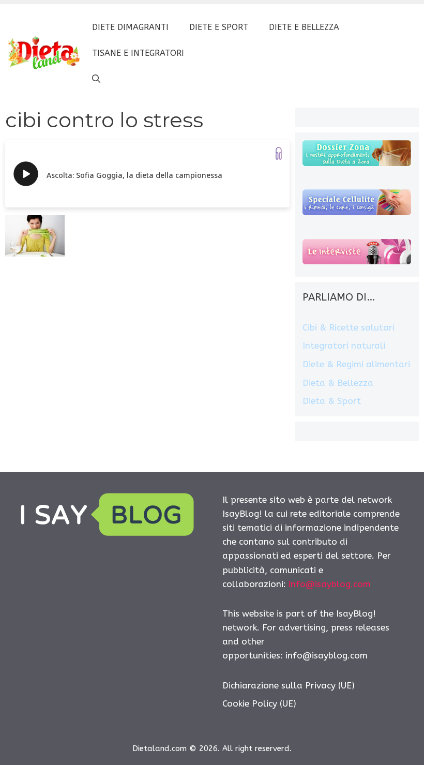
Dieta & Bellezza (337, 383)
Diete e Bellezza (304, 27)
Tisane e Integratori (138, 53)
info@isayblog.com (330, 584)
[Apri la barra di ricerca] (96, 79)
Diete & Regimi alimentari (356, 364)
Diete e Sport (218, 27)
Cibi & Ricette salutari (348, 327)
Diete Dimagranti (130, 27)
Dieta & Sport (331, 401)
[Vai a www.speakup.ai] (279, 153)
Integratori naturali (343, 345)
